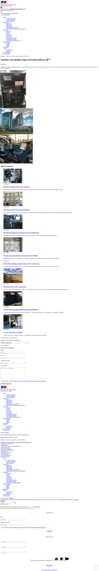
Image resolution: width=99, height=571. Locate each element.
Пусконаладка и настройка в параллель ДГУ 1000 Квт (20, 255)
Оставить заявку (6, 14)
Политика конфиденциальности (24, 442)
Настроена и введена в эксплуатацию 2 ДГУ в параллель (21, 263)
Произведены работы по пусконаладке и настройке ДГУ (21, 232)
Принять (3, 501)
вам (9, 506)
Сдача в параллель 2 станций (12, 332)
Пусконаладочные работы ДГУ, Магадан (16, 187)
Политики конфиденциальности (38, 381)
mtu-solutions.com (5, 456)
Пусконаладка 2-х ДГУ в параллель (14, 286)
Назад (11, 498)
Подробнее (76, 499)
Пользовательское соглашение (8, 442)
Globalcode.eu (4, 445)
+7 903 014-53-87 (14, 13)
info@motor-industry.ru (6, 448)
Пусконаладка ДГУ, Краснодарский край (16, 210)
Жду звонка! (37, 506)
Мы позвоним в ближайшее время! (10, 506)
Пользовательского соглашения (20, 381)
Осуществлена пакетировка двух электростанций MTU (20, 309)
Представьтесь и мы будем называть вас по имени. (13, 508)
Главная (2, 56)
